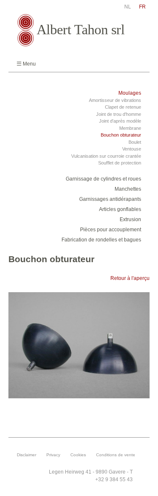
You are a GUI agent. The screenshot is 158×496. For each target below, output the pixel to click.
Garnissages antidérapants (110, 199)
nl (127, 7)
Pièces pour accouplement (110, 230)
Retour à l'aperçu (130, 278)
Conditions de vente (115, 454)
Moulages (129, 93)
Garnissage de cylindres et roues (103, 179)
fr (142, 7)
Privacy (53, 454)
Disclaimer (26, 454)
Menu (29, 64)
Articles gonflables (120, 209)
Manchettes (128, 189)
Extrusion (130, 219)
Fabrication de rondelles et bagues (101, 240)
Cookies (78, 454)
